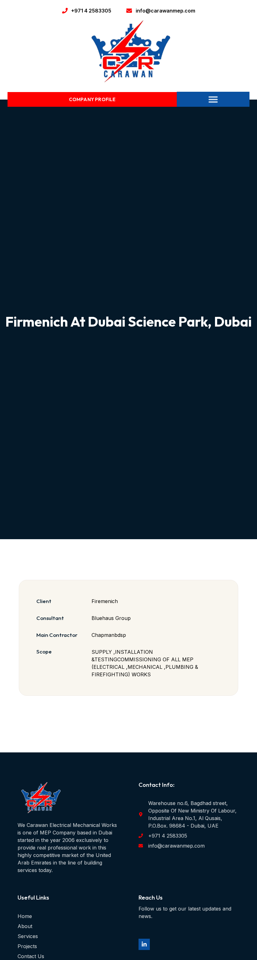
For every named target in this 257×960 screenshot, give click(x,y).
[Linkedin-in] (144, 944)
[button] (213, 99)
